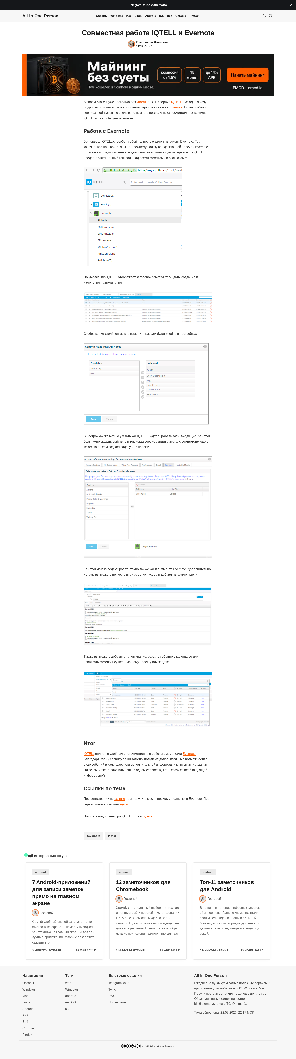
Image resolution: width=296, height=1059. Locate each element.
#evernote (93, 836)
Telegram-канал (119, 983)
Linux (138, 15)
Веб (169, 15)
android (40, 872)
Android (150, 15)
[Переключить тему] (264, 16)
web (68, 983)
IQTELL (176, 102)
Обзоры (102, 15)
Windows (116, 15)
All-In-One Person (162, 1046)
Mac (129, 15)
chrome (124, 872)
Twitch (113, 989)
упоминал (144, 102)
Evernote (176, 107)
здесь (124, 804)
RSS (111, 996)
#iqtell (112, 836)
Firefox (194, 15)
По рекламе (117, 1002)
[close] (291, 5)
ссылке (119, 798)
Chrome (180, 15)
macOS (70, 1002)
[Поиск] (271, 16)
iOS (161, 15)
